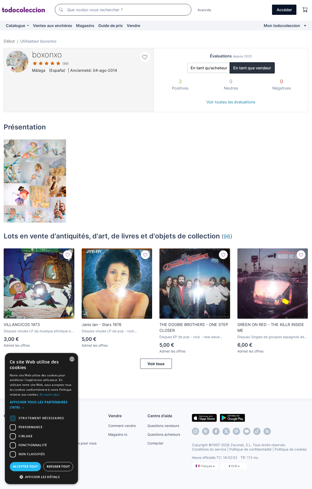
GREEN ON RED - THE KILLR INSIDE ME (270, 327)
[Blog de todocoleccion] (267, 431)
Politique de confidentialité (250, 449)
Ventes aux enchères (52, 25)
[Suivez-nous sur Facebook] (216, 431)
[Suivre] (67, 254)
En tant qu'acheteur (209, 67)
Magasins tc (117, 434)
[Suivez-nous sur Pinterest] (236, 431)
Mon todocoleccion (282, 25)
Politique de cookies (291, 449)
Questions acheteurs (163, 434)
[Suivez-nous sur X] (226, 431)
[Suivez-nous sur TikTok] (257, 431)
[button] (41, 404)
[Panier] (305, 10)
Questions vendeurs (163, 426)
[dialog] (41, 418)
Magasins (85, 25)
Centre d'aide (159, 415)
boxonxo (47, 54)
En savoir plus (49, 394)
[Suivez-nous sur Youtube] (246, 431)
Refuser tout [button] (58, 466)
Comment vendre (122, 426)
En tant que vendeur (252, 67)
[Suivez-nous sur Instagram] (195, 431)
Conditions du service (209, 449)
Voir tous (156, 363)
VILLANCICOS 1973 (22, 324)
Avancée (204, 10)
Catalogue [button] (16, 25)
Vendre (133, 25)
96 (227, 236)
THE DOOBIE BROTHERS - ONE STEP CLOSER (193, 327)
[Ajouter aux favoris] (145, 57)
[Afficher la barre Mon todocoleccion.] (305, 25)
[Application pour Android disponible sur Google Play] (232, 417)
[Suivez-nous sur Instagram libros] (205, 431)
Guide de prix (110, 25)
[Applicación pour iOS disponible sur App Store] (204, 417)
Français (207, 466)
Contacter (155, 443)
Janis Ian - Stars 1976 (101, 324)
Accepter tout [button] (25, 466)
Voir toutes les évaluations (230, 102)
